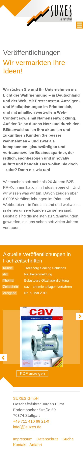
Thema (8, 280)
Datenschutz (47, 439)
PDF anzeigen (32, 373)
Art (5, 274)
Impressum (22, 439)
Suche (68, 439)
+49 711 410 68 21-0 (31, 421)
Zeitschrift (10, 286)
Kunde (7, 268)
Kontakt (19, 445)
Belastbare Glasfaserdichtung (46, 280)
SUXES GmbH (26, 398)
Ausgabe (9, 293)
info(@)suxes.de (27, 427)
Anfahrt (35, 445)
